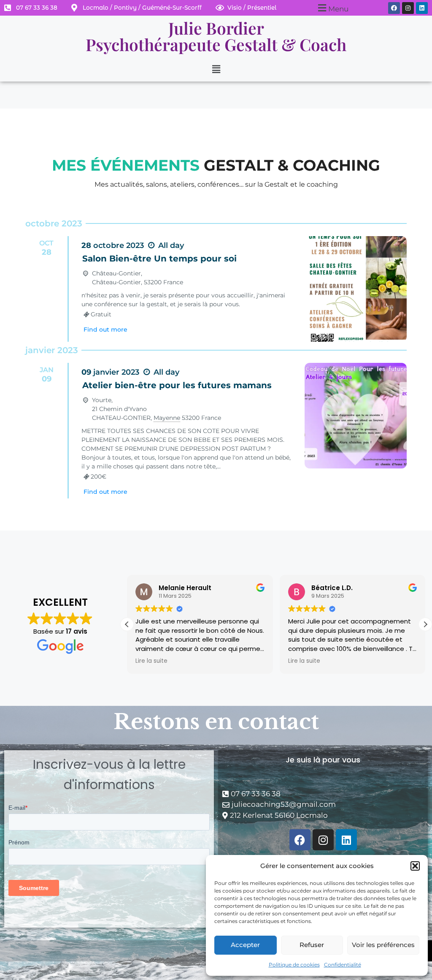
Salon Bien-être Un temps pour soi (159, 258)
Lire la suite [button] (151, 661)
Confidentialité (342, 964)
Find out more (105, 329)
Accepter (245, 945)
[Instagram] (408, 8)
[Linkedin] (422, 8)
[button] (415, 866)
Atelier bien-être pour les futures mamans (177, 385)
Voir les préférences (383, 945)
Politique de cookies (294, 964)
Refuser (312, 945)
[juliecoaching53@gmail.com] (323, 804)
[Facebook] (394, 8)
